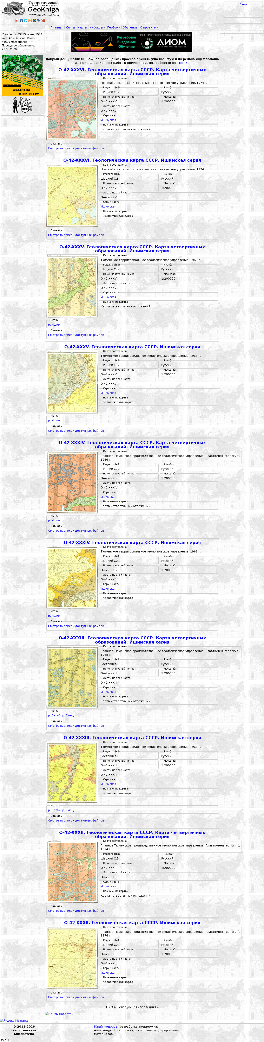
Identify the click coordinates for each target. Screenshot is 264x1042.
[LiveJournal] (39, 20)
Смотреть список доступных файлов (76, 148)
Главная (57, 27)
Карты (82, 27)
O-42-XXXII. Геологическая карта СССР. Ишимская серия (132, 922)
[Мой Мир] (34, 20)
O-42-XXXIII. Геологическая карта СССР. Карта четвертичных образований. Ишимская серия (132, 640)
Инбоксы (96, 27)
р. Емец (68, 715)
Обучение (130, 27)
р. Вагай (54, 715)
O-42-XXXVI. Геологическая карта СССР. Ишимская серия (132, 160)
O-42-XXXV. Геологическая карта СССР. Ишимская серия (132, 347)
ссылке (183, 62)
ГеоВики (113, 27)
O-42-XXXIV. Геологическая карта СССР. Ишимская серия (132, 542)
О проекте (148, 27)
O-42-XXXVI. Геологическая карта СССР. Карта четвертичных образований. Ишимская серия (132, 72)
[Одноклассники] (30, 20)
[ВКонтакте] (21, 20)
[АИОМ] (132, 42)
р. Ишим (54, 324)
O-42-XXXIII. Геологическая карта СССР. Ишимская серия (132, 737)
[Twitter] (26, 20)
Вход (243, 4)
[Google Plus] (43, 20)
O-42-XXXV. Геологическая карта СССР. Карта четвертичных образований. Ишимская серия (132, 249)
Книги (70, 27)
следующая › (129, 1007)
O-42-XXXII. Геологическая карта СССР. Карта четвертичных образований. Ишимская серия (132, 834)
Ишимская (108, 120)
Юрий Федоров (105, 1026)
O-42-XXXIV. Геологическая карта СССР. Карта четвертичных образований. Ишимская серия (132, 444)
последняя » (149, 1007)
